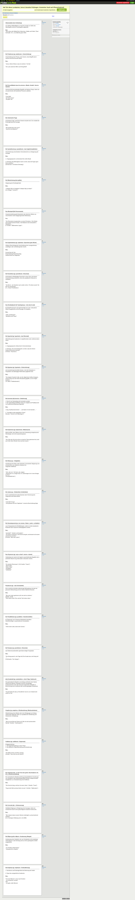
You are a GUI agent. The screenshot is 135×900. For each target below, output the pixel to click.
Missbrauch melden (56, 35)
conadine (57, 23)
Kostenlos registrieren (123, 2)
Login (132, 2)
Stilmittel (16, 13)
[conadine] (67, 22)
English (68, 898)
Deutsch (132, 0)
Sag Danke (5, 17)
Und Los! (62, 10)
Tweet (53, 16)
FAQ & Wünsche (11, 0)
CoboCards (3, 0)
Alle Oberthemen (6, 13)
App (7, 0)
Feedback (18, 0)
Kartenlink (44, 22)
